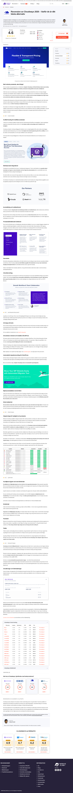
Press (39, 786)
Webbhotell (4, 767)
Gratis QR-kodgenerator (25, 767)
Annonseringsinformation (67, 0)
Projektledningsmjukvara (7, 771)
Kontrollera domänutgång (25, 771)
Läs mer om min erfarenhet (8, 617)
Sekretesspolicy (41, 780)
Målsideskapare (5, 769)
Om (38, 765)
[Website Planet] (3, 7)
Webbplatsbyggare (6, 765)
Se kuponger (63, 33)
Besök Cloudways (62, 37)
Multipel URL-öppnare (24, 776)
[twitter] (58, 770)
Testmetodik (40, 778)
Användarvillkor (41, 782)
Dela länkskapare (23, 769)
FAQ (39, 771)
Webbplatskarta (41, 776)
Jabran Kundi (64, 25)
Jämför (7, 691)
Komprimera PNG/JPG (25, 765)
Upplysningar (41, 774)
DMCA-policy (41, 784)
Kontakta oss (41, 769)
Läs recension (8, 751)
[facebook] (56, 770)
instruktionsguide (27, 351)
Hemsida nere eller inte (25, 774)
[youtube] (60, 770)
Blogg (39, 767)
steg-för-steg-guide (22, 332)
